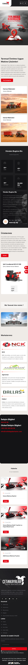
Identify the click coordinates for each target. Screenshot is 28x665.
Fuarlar (4, 621)
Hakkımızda (5, 604)
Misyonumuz (5, 610)
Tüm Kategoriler (7, 80)
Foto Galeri (5, 627)
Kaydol (14, 648)
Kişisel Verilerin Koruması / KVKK (10, 615)
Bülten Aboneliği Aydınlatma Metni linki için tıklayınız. (12, 652)
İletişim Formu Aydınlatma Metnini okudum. (10, 651)
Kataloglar (5, 632)
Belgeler (5, 613)
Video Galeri (5, 630)
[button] (4, 278)
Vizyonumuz (5, 607)
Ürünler (5, 255)
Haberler (5, 624)
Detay (5, 501)
